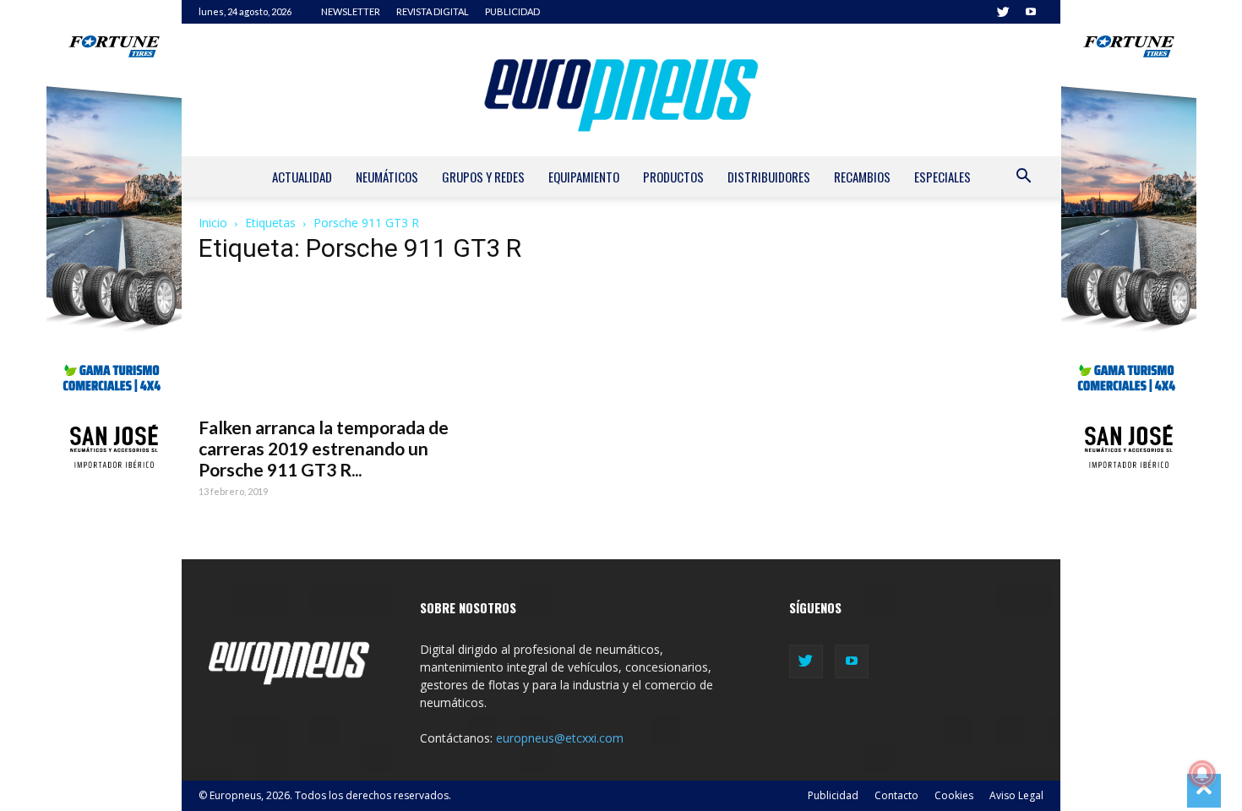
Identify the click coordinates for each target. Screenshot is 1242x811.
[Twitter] (1003, 12)
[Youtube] (1030, 12)
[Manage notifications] (1202, 773)
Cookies (953, 795)
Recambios (862, 176)
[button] (1023, 178)
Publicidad (833, 795)
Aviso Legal (1016, 795)
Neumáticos (387, 176)
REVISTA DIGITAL (432, 11)
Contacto (896, 795)
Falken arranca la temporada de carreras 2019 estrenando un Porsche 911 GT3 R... (324, 448)
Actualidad (302, 176)
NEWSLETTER (350, 11)
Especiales (942, 176)
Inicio (213, 223)
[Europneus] (621, 90)
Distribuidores (768, 176)
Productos (673, 176)
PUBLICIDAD (512, 11)
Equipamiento (583, 176)
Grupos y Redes (483, 176)
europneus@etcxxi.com (560, 738)
